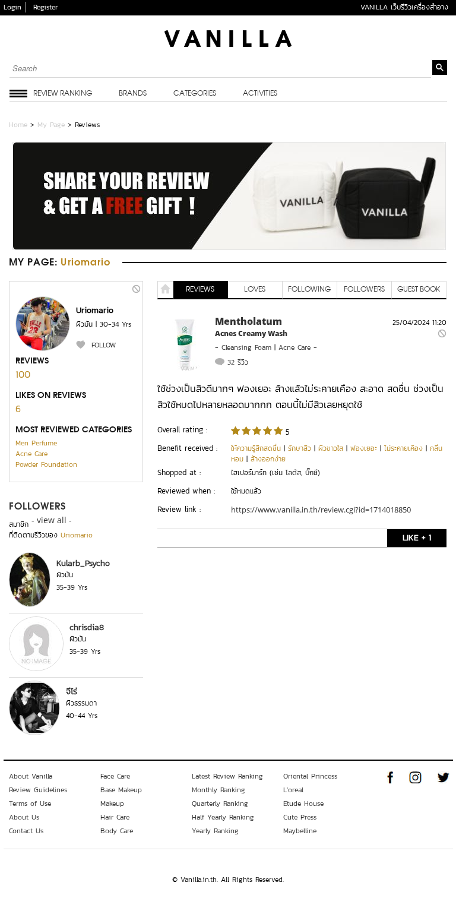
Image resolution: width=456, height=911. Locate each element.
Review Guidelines (38, 790)
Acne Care (31, 453)
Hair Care (114, 817)
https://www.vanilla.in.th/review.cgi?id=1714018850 (321, 509)
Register (45, 7)
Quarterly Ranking (220, 803)
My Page (51, 124)
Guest (418, 289)
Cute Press (299, 817)
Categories (194, 93)
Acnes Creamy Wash (251, 333)
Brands (133, 93)
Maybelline (299, 830)
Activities (260, 93)
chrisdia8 (86, 627)
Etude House (303, 803)
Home (18, 124)
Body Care (116, 830)
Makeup (112, 803)
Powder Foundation (46, 464)
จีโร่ (71, 691)
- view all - (51, 520)
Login (12, 7)
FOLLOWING (309, 289)
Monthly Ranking (218, 790)
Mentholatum (248, 321)
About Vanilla (30, 776)
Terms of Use (30, 803)
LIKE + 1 (417, 538)
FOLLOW (103, 345)
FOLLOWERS (37, 507)
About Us (24, 817)
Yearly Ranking (215, 830)
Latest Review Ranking (227, 776)
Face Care (115, 776)
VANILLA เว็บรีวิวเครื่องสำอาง (404, 7)
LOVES (254, 289)
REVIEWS (200, 289)
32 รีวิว (237, 362)
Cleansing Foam (246, 347)
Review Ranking (62, 93)
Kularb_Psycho (83, 563)
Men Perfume (36, 443)
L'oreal (293, 790)
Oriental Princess (310, 776)
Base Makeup (121, 790)
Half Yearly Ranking (223, 817)
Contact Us (26, 830)
